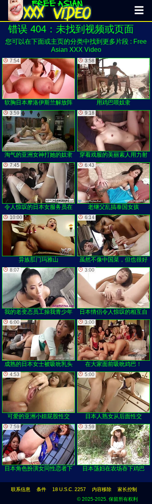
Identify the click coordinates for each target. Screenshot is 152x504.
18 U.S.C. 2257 (69, 489)
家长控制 (127, 489)
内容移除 (101, 489)
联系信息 (20, 489)
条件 (41, 489)
